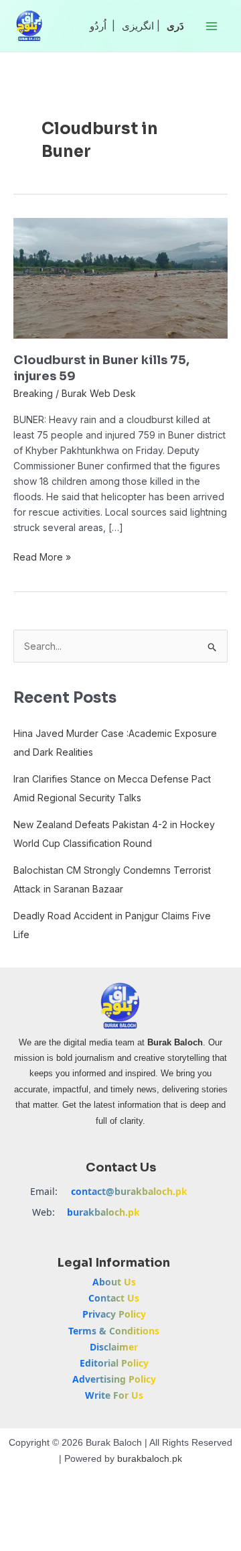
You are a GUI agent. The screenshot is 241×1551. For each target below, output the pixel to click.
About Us (114, 1281)
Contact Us (113, 1297)
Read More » (42, 556)
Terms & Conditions (113, 1330)
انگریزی (138, 25)
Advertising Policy (114, 1379)
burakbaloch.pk (103, 1212)
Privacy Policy (114, 1314)
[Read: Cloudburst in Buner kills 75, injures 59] (120, 277)
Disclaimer (114, 1346)
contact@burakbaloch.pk (129, 1191)
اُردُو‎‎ (98, 25)
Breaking (33, 393)
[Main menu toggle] (211, 26)
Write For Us (114, 1395)
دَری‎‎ (175, 26)
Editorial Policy (114, 1363)
